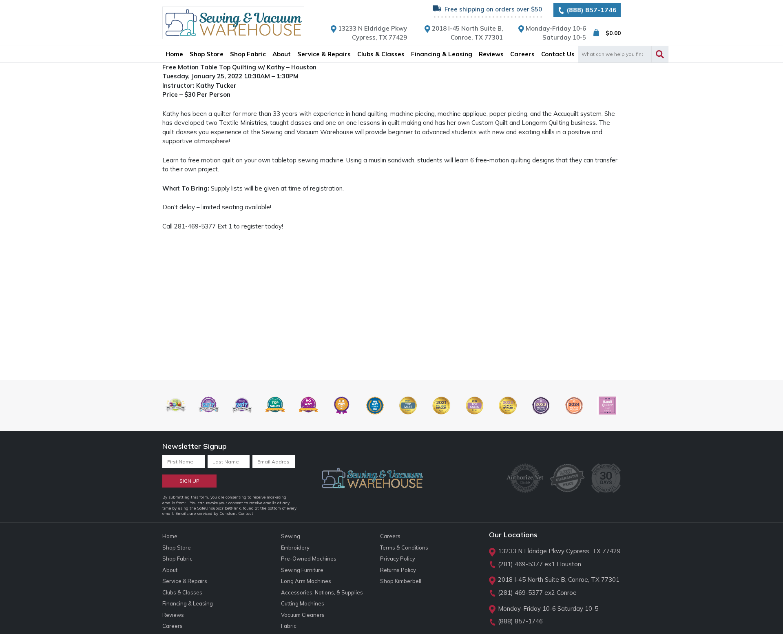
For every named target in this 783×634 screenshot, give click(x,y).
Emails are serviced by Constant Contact (214, 513)
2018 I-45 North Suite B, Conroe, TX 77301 (558, 579)
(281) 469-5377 (520, 564)
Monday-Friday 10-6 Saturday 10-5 (548, 608)
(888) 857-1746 (591, 10)
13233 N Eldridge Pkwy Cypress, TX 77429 (559, 551)
